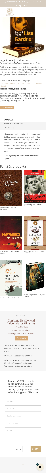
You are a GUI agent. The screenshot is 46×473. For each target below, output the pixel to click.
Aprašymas (8, 120)
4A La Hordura (21, 327)
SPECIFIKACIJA (9, 128)
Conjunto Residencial (21, 320)
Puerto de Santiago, (21, 330)
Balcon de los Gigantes (21, 323)
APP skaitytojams (7, 108)
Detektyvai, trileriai (7, 83)
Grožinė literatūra (23, 83)
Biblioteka (35, 80)
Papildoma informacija (14, 124)
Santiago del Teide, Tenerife (21, 333)
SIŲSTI (36, 449)
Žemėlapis (21, 338)
